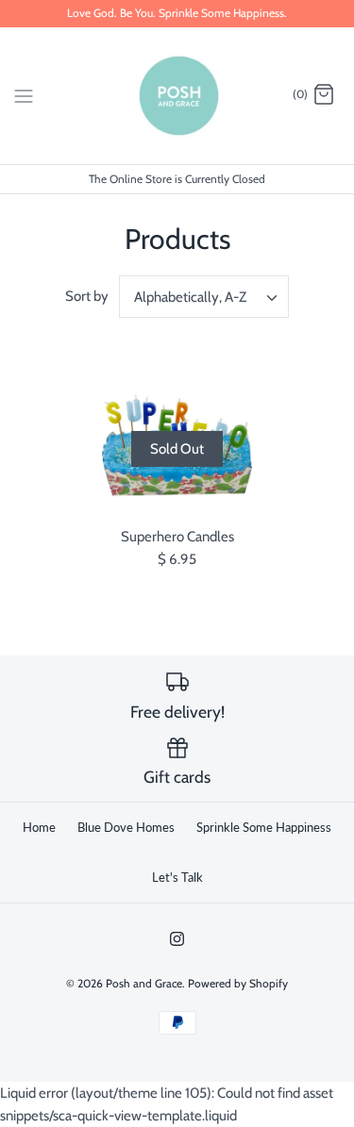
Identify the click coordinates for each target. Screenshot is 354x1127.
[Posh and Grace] (177, 96)
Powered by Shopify (238, 983)
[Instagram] (177, 939)
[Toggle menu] (23, 94)
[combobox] (204, 296)
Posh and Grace (144, 983)
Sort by (87, 296)
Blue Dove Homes (126, 827)
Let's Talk (177, 877)
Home (39, 827)
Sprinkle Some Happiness (263, 827)
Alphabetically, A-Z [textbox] (190, 297)
